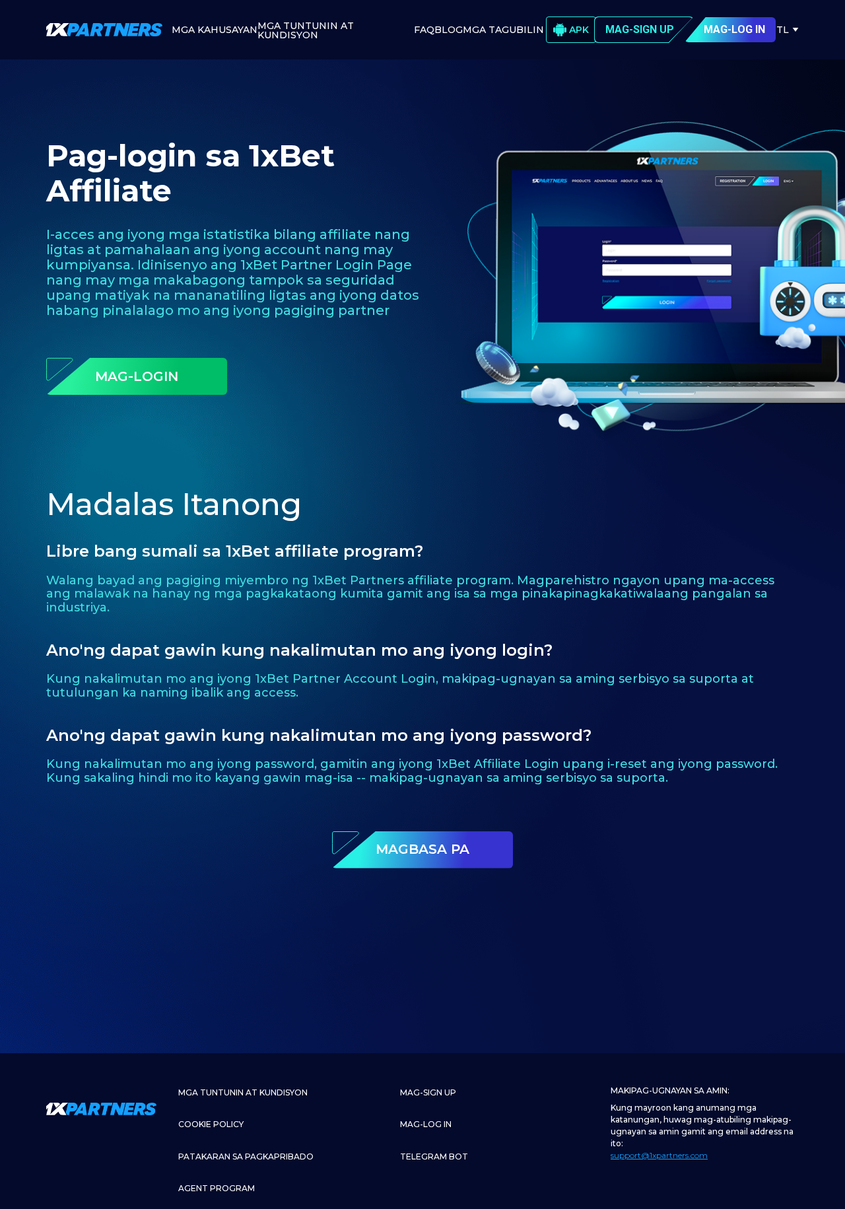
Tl (782, 30)
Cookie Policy (211, 1124)
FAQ (424, 29)
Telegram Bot (434, 1156)
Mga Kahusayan (214, 29)
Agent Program (216, 1188)
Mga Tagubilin (503, 29)
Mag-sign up (428, 1092)
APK (579, 30)
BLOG (448, 29)
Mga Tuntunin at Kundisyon (305, 30)
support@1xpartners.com (659, 1155)
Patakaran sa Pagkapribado (246, 1156)
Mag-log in (426, 1124)
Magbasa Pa (422, 849)
